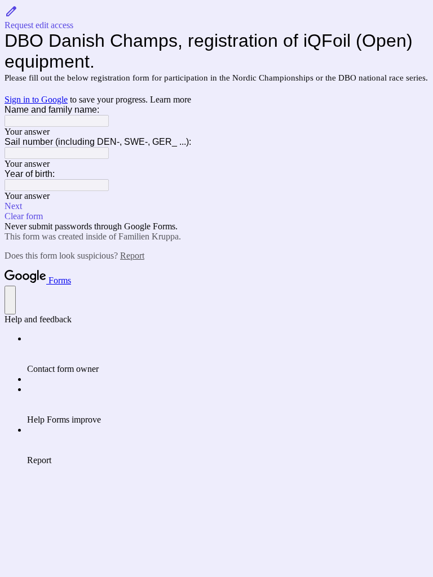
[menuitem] (227, 354)
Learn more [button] (170, 99)
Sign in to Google (36, 99)
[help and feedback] (10, 300)
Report (132, 255)
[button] (216, 17)
